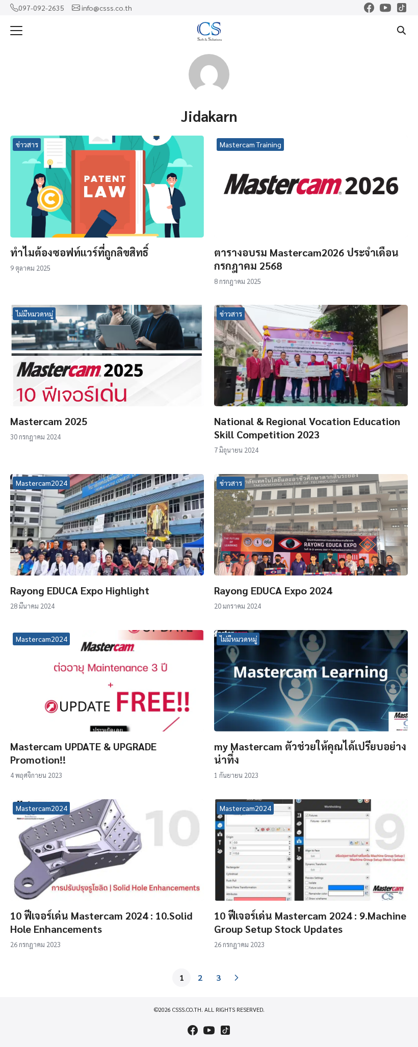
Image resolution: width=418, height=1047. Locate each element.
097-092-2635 (41, 7)
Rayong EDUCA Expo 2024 (273, 590)
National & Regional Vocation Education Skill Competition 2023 (307, 427)
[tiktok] (402, 8)
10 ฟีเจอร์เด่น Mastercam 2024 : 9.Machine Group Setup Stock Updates (310, 922)
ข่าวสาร (27, 144)
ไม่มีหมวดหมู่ (34, 313)
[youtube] (385, 8)
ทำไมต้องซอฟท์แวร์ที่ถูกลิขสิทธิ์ (79, 252)
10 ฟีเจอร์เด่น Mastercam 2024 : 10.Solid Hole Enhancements (101, 922)
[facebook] (369, 8)
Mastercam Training (250, 144)
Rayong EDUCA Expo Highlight (79, 590)
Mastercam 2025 (48, 421)
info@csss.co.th (107, 7)
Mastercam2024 (41, 482)
